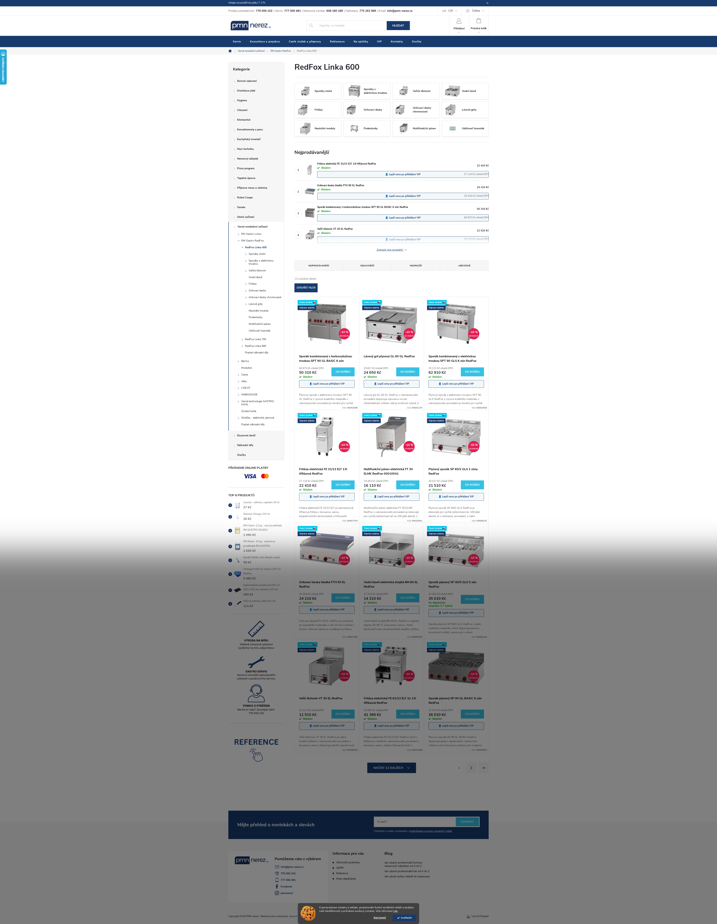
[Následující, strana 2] (471, 768)
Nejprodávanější (318, 265)
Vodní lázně (255, 277)
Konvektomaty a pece (250, 129)
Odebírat (467, 822)
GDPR (340, 867)
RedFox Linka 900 (255, 346)
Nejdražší (416, 265)
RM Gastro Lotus (251, 234)
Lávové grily (256, 304)
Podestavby (255, 317)
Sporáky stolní (257, 254)
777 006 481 (288, 880)
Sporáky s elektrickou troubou (261, 262)
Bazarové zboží (246, 435)
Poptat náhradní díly (256, 352)
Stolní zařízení (245, 217)
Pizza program (245, 168)
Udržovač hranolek (259, 330)
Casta (244, 374)
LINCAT (245, 388)
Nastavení (380, 918)
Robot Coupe (245, 197)
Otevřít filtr (306, 288)
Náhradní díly (245, 445)
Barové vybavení (247, 81)
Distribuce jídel (246, 90)
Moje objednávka (346, 878)
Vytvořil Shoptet (480, 916)
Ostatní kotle (248, 411)
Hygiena (242, 100)
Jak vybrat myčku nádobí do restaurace (407, 876)
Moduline (246, 368)
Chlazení (242, 110)
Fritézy (253, 284)
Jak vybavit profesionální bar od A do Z (406, 871)
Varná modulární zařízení (253, 226)
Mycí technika (245, 149)
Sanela (241, 207)
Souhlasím (406, 918)
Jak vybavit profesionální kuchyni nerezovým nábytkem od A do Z (403, 864)
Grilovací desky (257, 290)
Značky (241, 455)
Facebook (286, 886)
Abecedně (464, 265)
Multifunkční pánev (260, 324)
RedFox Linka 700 (255, 339)
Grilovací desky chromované (265, 297)
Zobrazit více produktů (390, 250)
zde (395, 911)
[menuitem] (237, 41)
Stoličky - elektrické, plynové (257, 418)
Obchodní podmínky (348, 862)
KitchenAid (243, 120)
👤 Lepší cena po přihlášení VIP (403, 174)
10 (483, 767)
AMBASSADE (249, 394)
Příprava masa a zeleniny (252, 188)
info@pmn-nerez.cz (292, 867)
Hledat (398, 26)
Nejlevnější (367, 265)
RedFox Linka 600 (256, 247)
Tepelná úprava (246, 178)
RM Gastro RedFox (252, 240)
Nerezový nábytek (247, 158)
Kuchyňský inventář (248, 139)
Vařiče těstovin (257, 270)
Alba (243, 381)
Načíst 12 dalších (388, 768)
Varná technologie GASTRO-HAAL (258, 403)
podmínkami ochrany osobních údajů (430, 831)
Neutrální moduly (259, 310)
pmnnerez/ (287, 893)
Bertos (245, 361)
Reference (342, 873)
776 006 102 (288, 873)
